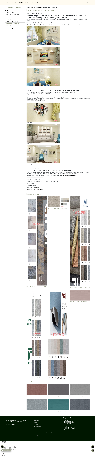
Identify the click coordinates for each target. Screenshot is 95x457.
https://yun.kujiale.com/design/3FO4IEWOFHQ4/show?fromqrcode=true (43, 167)
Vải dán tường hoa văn (10, 19)
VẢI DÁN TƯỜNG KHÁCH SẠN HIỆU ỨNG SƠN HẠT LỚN (36, 413)
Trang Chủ (8, 2)
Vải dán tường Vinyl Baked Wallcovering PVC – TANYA (37, 287)
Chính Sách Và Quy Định (68, 422)
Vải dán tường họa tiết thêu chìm (12, 23)
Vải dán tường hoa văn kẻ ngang (12, 25)
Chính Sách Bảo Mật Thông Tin (69, 423)
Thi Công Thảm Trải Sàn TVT (69, 429)
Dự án (26, 2)
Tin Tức (31, 2)
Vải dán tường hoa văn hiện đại (12, 21)
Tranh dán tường (9, 28)
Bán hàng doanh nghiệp (37, 427)
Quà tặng (35, 423)
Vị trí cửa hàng (36, 425)
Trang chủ (28, 7)
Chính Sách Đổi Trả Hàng (68, 424)
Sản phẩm (21, 2)
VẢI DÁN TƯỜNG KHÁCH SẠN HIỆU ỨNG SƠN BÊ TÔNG (79, 397)
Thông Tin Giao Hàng (68, 427)
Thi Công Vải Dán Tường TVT (69, 428)
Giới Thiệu (14, 2)
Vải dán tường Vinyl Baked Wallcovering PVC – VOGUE (57, 382)
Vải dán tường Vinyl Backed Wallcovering (14, 14)
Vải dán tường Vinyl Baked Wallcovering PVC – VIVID (80, 288)
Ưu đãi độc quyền (36, 421)
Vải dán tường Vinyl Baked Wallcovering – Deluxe (57, 209)
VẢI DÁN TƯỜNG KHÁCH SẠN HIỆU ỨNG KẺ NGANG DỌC (58, 397)
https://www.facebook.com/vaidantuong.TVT (35, 190)
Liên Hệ (37, 2)
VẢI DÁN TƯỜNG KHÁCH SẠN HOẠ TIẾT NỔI (78, 412)
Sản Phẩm (33, 7)
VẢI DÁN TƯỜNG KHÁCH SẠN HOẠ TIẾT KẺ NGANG (58, 412)
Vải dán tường (8, 10)
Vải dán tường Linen (10, 12)
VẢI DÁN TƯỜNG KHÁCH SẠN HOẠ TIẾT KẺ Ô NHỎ (36, 397)
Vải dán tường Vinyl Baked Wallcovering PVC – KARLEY (35, 382)
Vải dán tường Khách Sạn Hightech (12, 16)
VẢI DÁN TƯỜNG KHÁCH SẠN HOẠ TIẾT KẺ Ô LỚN (79, 302)
